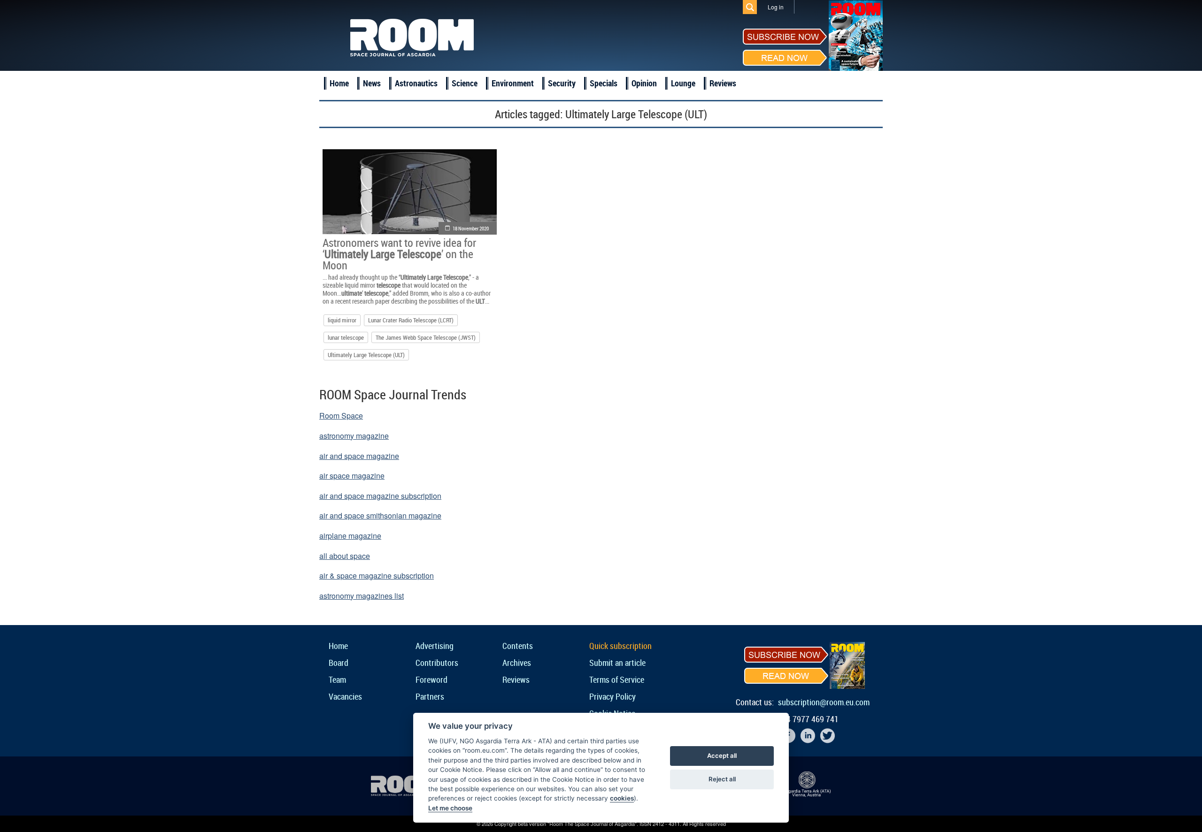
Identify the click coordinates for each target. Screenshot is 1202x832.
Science (465, 83)
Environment (513, 83)
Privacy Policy (612, 696)
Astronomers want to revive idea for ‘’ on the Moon (399, 254)
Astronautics (416, 83)
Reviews (722, 83)
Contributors (437, 662)
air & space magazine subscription (376, 575)
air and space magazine (359, 455)
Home (339, 83)
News (372, 83)
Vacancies (345, 696)
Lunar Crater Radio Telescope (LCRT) (411, 320)
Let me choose (450, 808)
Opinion (644, 83)
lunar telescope (346, 337)
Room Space (341, 415)
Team (337, 679)
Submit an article (617, 662)
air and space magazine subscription (380, 495)
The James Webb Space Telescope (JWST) (426, 337)
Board (338, 662)
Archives (516, 662)
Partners (430, 696)
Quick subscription (620, 645)
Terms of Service (616, 679)
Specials (603, 83)
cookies (622, 798)
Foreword (431, 679)
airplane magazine (350, 535)
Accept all (722, 755)
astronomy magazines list (361, 595)
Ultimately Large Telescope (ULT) (366, 355)
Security (562, 83)
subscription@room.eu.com (824, 702)
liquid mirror (342, 320)
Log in (776, 7)
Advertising (435, 645)
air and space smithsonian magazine (380, 515)
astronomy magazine (354, 435)
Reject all (722, 779)
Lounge (683, 83)
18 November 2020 (471, 228)
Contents (517, 645)
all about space (344, 555)
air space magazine (352, 475)
